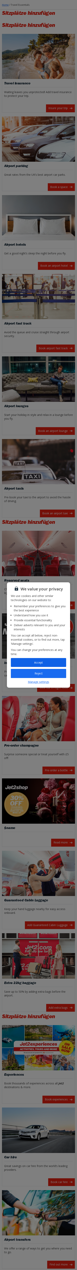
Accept (38, 662)
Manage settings (38, 682)
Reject (39, 673)
